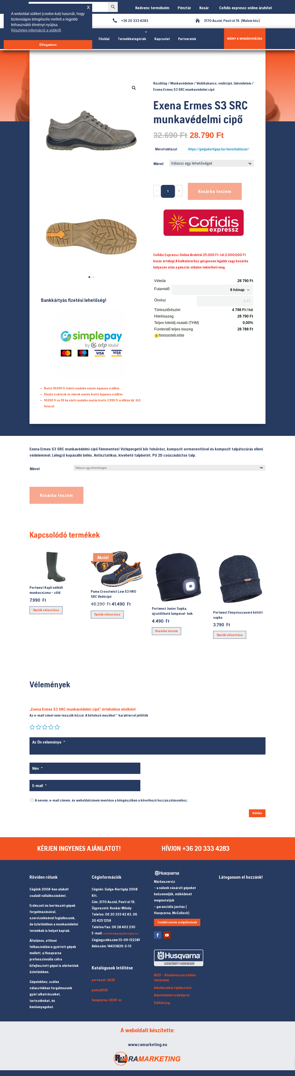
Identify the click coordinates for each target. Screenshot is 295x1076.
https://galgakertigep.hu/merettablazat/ (218, 149)
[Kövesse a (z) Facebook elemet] (157, 935)
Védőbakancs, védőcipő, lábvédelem (223, 83)
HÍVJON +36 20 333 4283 (196, 848)
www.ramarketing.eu (147, 1044)
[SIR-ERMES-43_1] (91, 286)
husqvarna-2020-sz (107, 1000)
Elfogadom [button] (47, 45)
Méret (158, 163)
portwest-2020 (103, 980)
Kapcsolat (162, 39)
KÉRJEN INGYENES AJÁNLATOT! (79, 848)
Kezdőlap (160, 83)
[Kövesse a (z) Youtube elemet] (167, 935)
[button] (134, 88)
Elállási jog (162, 1003)
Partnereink (187, 39)
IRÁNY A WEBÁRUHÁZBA (244, 39)
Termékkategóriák (132, 39)
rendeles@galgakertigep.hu (120, 933)
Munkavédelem (181, 83)
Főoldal (104, 39)
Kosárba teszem (214, 191)
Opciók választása (46, 610)
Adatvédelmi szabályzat (172, 995)
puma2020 (100, 990)
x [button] (88, 7)
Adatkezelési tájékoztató (173, 988)
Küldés (257, 813)
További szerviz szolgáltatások (177, 922)
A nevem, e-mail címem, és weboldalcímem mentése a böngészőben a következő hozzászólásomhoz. (111, 800)
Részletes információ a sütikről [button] (36, 30)
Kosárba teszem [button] (166, 631)
